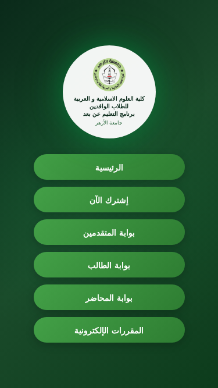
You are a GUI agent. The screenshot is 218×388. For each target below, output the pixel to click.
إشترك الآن (109, 199)
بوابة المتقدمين (109, 232)
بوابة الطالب (109, 264)
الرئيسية (109, 167)
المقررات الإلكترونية (109, 330)
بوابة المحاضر (109, 297)
